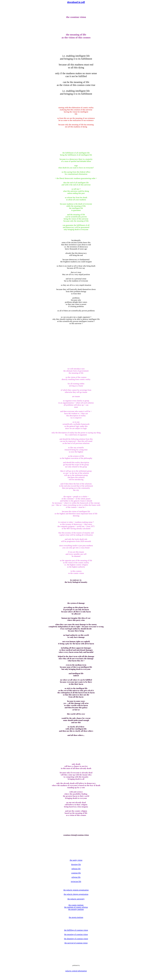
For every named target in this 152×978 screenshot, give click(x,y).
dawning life (76, 864)
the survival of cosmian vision (76, 943)
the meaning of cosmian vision (76, 934)
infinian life (76, 869)
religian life (76, 877)
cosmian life (76, 873)
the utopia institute (76, 917)
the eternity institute (76, 909)
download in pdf (76, 2)
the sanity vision (76, 860)
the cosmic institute (76, 905)
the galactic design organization (76, 894)
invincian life (76, 881)
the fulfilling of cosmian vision (76, 930)
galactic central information (76, 971)
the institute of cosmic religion (76, 907)
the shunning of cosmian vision (76, 939)
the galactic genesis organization (76, 890)
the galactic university (76, 899)
